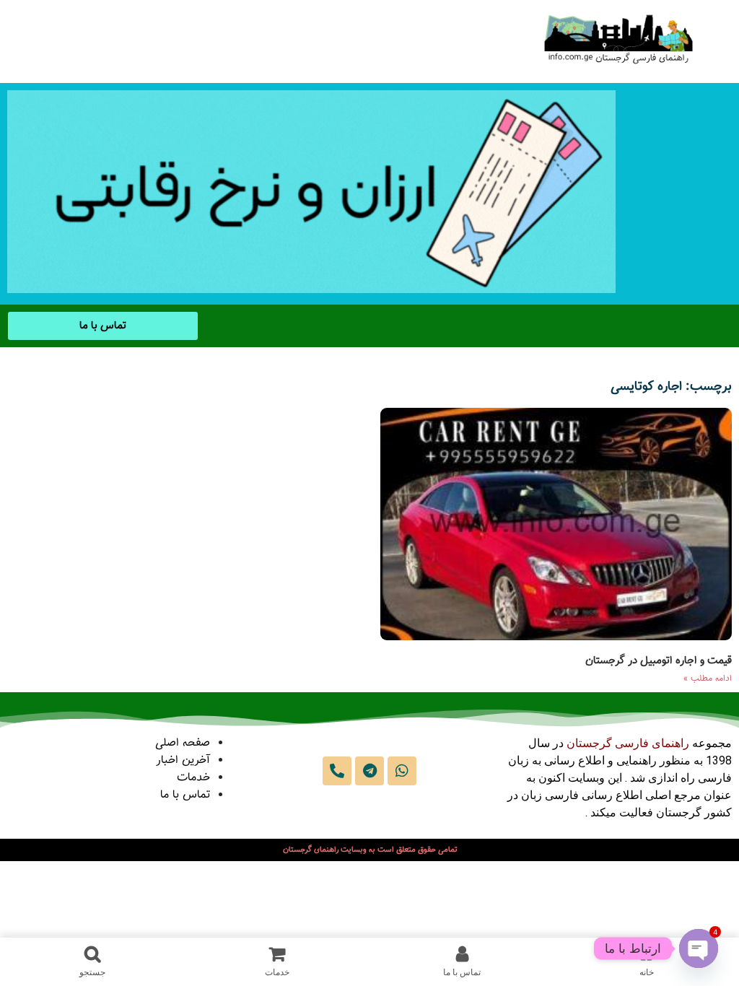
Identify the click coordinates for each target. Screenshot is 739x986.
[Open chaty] (698, 948)
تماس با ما (185, 795)
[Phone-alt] (337, 770)
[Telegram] (369, 770)
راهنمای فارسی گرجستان (628, 743)
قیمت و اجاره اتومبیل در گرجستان (658, 661)
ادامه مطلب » (707, 678)
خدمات (193, 778)
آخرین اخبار (183, 760)
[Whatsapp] (402, 770)
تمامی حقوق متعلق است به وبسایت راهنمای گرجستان (370, 850)
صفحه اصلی (182, 743)
